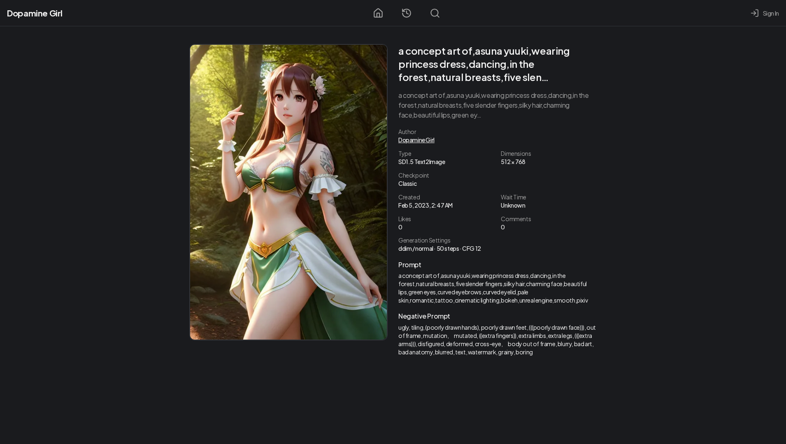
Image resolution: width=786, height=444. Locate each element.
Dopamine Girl (35, 13)
